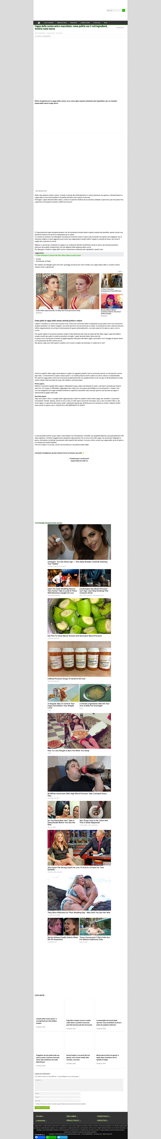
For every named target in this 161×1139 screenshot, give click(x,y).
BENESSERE (74, 23)
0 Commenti (59, 33)
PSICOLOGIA (96, 23)
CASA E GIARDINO (49, 23)
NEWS (105, 23)
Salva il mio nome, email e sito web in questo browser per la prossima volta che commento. (61, 1104)
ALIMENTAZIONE (85, 23)
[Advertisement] (79, 119)
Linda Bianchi (41, 33)
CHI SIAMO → (40, 1116)
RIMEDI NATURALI (62, 23)
